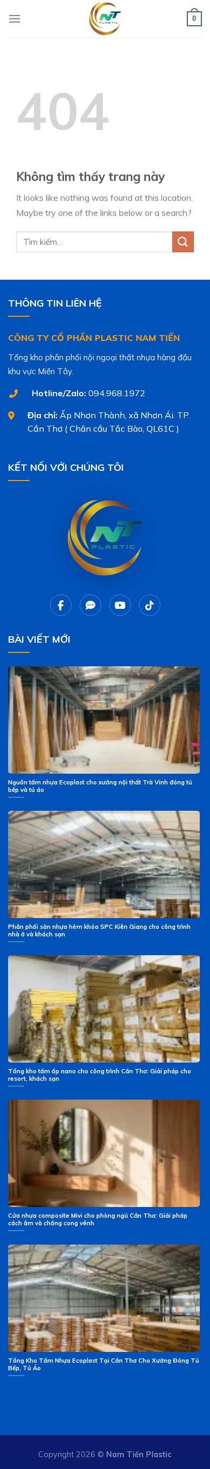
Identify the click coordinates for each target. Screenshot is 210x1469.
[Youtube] (120, 605)
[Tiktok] (149, 605)
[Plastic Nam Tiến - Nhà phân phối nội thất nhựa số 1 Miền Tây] (105, 19)
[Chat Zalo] (90, 605)
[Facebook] (61, 605)
